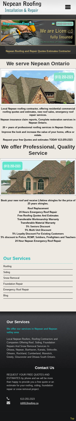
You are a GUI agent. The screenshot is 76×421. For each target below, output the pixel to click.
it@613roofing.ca (29, 403)
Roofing (7, 266)
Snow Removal (11, 278)
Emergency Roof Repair (16, 289)
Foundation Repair (13, 283)
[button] (5, 32)
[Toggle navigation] (68, 7)
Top (72, 418)
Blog (5, 295)
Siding (6, 272)
